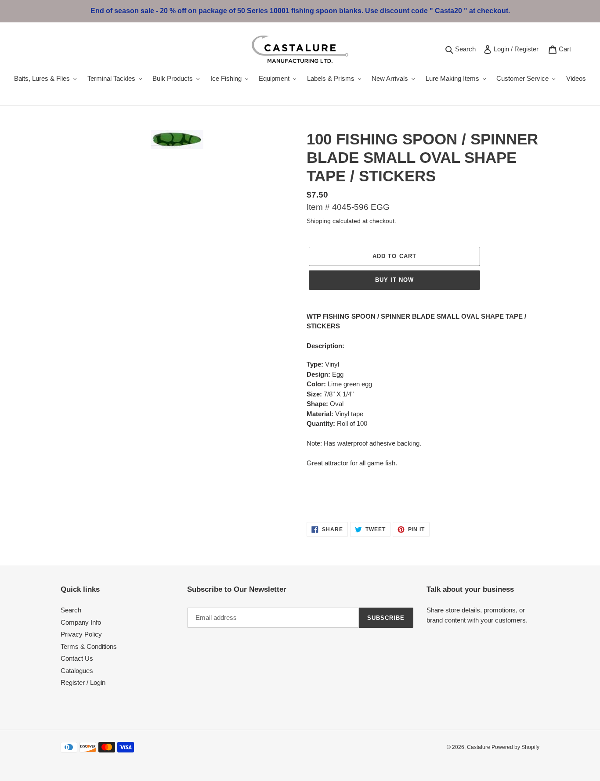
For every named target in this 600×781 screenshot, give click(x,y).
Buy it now (394, 280)
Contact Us (77, 658)
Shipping (319, 220)
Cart (566, 49)
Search (466, 49)
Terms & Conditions (89, 646)
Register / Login (83, 682)
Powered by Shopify (515, 747)
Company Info (81, 622)
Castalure (479, 747)
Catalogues (77, 670)
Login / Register (517, 49)
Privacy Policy (81, 634)
